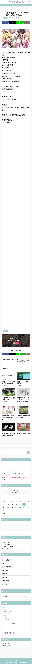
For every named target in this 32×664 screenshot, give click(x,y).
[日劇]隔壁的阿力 (6, 560)
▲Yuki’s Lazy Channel (7, 621)
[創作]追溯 (5, 570)
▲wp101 (4, 609)
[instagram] (17, 660)
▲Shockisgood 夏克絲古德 (8, 624)
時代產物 (5, 17)
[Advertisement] (16, 142)
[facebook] (15, 660)
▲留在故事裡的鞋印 (7, 611)
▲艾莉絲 (4, 615)
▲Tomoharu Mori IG (7, 629)
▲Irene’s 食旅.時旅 (6, 619)
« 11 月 (3, 513)
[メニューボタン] (2, 2)
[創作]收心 (5, 563)
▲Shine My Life (6, 613)
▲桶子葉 (4, 617)
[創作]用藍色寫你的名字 (8, 567)
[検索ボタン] (30, 2)
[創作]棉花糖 (5, 584)
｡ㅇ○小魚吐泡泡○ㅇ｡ (16, 2)
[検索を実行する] (28, 452)
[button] (5, 22)
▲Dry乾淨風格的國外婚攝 (8, 633)
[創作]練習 (5, 574)
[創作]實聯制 (5, 580)
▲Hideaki (4, 631)
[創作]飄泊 (5, 577)
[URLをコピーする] (26, 22)
